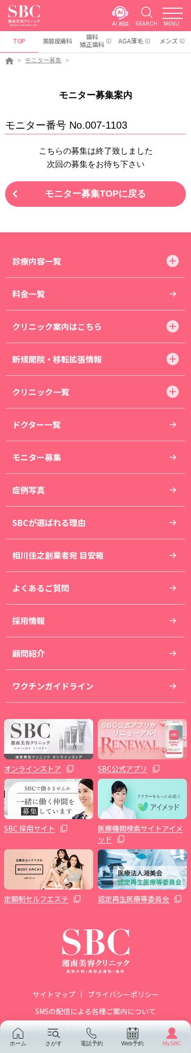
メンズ (168, 40)
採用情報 (28, 620)
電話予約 (91, 1043)
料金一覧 (28, 294)
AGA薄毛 (130, 40)
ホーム (18, 1043)
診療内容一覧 (36, 261)
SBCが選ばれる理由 (49, 522)
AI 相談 (120, 23)
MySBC (171, 1043)
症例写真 (28, 490)
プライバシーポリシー (123, 994)
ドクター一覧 (36, 424)
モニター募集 (43, 60)
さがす (53, 1043)
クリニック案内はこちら (57, 326)
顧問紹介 (28, 653)
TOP (19, 40)
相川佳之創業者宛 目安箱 (58, 555)
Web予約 (132, 1043)
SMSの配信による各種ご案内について (95, 1011)
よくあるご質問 (40, 588)
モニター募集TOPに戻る (95, 193)
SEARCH (146, 23)
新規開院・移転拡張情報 (57, 359)
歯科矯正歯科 (92, 40)
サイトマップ (54, 994)
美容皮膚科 (57, 40)
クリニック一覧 (40, 392)
